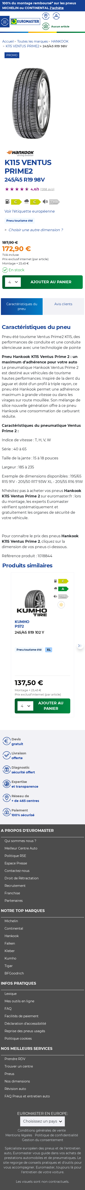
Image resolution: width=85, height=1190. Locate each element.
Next (80, 645)
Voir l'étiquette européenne (30, 211)
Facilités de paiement (22, 1016)
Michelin (11, 921)
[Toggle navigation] (5, 21)
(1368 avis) (47, 189)
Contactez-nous (17, 871)
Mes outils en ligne (19, 1001)
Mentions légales (18, 1135)
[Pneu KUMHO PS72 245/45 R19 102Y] (34, 594)
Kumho (10, 958)
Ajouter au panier (51, 282)
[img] (61, 604)
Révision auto (15, 1089)
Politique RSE (15, 856)
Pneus (9, 1074)
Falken (10, 943)
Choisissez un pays (40, 1121)
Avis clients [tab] (63, 304)
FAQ (8, 1009)
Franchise (12, 893)
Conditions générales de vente (42, 1130)
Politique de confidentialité (56, 1135)
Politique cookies (18, 1038)
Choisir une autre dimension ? (35, 230)
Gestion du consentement (42, 1140)
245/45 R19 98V (25, 179)
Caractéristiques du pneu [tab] (21, 306)
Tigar (9, 966)
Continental (14, 928)
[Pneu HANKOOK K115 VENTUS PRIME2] (31, 103)
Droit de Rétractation (22, 878)
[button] (61, 604)
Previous (4, 645)
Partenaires (14, 901)
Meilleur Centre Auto (21, 848)
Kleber (10, 951)
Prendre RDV (15, 1059)
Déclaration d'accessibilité (25, 1024)
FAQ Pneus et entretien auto (27, 1096)
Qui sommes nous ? (20, 841)
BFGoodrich (14, 973)
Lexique (11, 994)
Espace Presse (16, 863)
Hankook (12, 936)
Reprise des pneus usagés (25, 1031)
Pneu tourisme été (19, 220)
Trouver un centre (19, 1066)
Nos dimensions (17, 1081)
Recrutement (15, 886)
